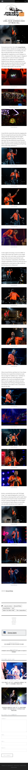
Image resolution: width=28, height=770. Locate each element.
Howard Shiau (9, 591)
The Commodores (21, 610)
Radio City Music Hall (8, 610)
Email (3, 741)
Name (3, 734)
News (6, 19)
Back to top (13, 767)
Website (3, 748)
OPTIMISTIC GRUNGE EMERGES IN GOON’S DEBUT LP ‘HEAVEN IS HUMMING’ (14, 650)
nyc (13, 608)
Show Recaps (11, 19)
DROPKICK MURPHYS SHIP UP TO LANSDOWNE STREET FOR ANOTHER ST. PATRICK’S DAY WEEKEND (14, 708)
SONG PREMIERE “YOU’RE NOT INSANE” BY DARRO (14, 643)
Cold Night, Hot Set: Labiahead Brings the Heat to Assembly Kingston (14, 683)
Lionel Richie (21, 47)
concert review (8, 606)
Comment (4, 718)
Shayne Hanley (12, 632)
